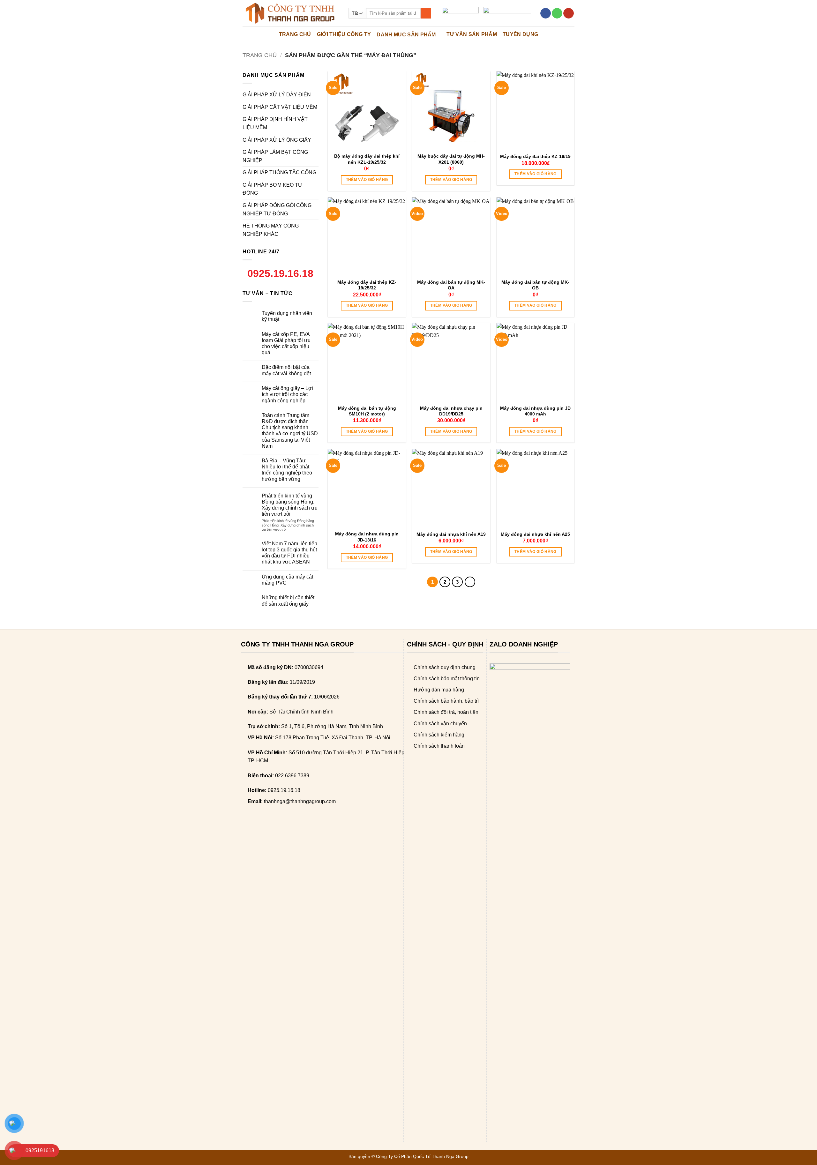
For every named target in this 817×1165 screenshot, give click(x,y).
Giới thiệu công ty (344, 34)
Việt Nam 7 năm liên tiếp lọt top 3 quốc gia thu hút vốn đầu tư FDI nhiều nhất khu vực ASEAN (289, 553)
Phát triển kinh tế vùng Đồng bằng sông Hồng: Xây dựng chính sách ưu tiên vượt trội (290, 505)
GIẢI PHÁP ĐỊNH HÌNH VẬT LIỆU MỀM (275, 123)
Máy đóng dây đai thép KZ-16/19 (535, 156)
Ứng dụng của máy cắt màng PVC (287, 580)
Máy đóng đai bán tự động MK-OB (535, 285)
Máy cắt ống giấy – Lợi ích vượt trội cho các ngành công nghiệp (287, 394)
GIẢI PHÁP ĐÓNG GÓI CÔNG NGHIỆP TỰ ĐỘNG (277, 209)
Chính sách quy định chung (445, 667)
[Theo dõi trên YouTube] (568, 13)
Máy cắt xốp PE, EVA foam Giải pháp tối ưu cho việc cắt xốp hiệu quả (286, 343)
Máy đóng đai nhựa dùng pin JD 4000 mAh (535, 411)
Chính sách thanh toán (439, 746)
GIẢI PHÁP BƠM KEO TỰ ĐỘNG (273, 189)
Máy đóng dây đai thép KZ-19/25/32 (366, 285)
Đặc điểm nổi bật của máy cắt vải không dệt (286, 370)
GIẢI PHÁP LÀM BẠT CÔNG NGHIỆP (275, 156)
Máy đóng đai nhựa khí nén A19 (451, 534)
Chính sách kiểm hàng (439, 734)
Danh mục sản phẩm (406, 34)
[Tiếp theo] (470, 582)
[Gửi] (426, 13)
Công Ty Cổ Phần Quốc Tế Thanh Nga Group (422, 1156)
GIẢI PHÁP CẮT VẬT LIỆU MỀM (280, 107)
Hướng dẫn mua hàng (439, 689)
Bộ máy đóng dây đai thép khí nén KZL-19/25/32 (367, 158)
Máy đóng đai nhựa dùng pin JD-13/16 (367, 536)
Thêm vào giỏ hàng (367, 180)
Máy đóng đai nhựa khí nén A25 (535, 534)
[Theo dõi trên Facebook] (545, 13)
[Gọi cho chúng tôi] (557, 13)
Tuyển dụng (520, 34)
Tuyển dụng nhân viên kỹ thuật (287, 316)
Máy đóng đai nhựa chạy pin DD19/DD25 (451, 411)
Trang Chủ (295, 34)
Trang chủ (260, 55)
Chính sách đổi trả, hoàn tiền (446, 712)
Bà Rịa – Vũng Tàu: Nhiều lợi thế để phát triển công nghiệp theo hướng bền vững (287, 470)
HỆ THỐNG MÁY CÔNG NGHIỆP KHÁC (271, 230)
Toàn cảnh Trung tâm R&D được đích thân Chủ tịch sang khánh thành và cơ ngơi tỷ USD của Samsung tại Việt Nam (290, 431)
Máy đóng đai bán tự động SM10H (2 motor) (367, 411)
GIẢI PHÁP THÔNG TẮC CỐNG (279, 172)
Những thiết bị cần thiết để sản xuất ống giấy (288, 600)
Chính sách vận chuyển (440, 723)
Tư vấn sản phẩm (471, 34)
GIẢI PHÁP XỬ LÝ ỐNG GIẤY (277, 140)
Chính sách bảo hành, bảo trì (446, 701)
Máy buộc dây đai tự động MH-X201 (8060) (451, 158)
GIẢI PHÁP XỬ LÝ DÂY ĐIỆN (277, 94)
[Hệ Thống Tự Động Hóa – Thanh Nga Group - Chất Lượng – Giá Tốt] (291, 13)
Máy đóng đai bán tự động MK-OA (451, 285)
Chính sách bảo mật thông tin (447, 678)
